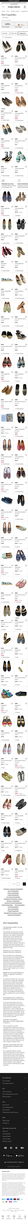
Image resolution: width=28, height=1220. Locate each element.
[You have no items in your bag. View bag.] (25, 7)
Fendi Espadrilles (13, 907)
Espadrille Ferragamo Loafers (13, 899)
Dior (8, 11)
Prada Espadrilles (13, 911)
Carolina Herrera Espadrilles (13, 903)
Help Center (5, 1120)
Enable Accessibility (14, 1)
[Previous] (9, 884)
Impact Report (6, 1136)
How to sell (5, 1105)
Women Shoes (15, 11)
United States (17, 1210)
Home (3, 11)
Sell (3, 1102)
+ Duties (20, 212)
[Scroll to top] (24, 884)
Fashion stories (6, 1141)
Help (3, 1117)
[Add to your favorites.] (12, 56)
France (4, 1210)
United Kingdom (9, 1210)
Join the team (6, 1139)
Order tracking (6, 1091)
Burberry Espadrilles (13, 901)
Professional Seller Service (10, 1112)
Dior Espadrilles (20, 905)
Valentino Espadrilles (14, 915)
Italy (16, 1211)
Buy (3, 1088)
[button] (25, 7)
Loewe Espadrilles (13, 895)
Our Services (6, 1078)
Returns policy (6, 1097)
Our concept (6, 1081)
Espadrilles (24, 11)
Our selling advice (7, 1107)
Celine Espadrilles (7, 905)
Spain (12, 1211)
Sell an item (5, 1110)
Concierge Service (7, 1083)
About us (5, 1131)
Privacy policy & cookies (13, 1166)
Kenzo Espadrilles (13, 893)
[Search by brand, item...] (3, 6)
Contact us (5, 1123)
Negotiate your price (8, 184)
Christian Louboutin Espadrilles (13, 889)
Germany (22, 1210)
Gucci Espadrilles (13, 891)
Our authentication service (10, 1094)
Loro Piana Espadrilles (13, 897)
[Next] (18, 884)
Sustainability (6, 1134)
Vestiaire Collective (9, 1128)
